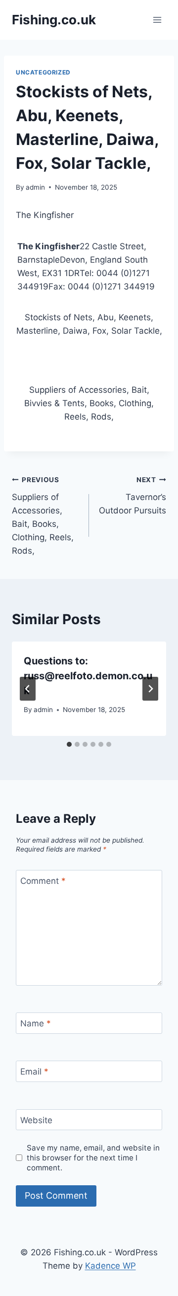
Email (34, 1072)
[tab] (69, 744)
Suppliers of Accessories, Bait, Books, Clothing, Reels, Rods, (43, 516)
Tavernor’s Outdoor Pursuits (132, 495)
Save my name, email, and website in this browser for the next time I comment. (93, 1157)
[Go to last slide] (28, 689)
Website (36, 1120)
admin (35, 187)
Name (35, 1023)
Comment (43, 881)
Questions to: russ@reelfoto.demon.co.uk (88, 676)
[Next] (150, 689)
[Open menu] (157, 19)
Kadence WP (110, 1266)
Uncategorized (43, 72)
